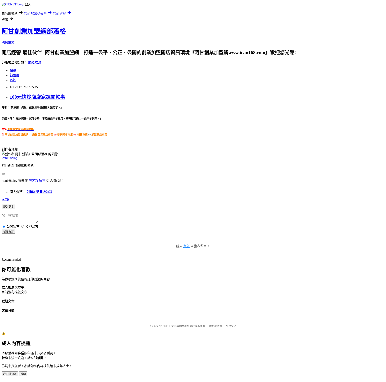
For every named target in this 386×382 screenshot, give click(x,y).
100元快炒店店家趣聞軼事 (37, 97)
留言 (42, 180)
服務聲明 (231, 325)
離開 (23, 374)
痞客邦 (33, 180)
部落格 (14, 75)
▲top (5, 199)
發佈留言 (8, 231)
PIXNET (162, 325)
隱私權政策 (215, 325)
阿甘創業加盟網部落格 (34, 31)
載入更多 (8, 206)
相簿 (13, 70)
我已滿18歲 (9, 374)
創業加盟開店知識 (39, 192)
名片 (13, 80)
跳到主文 (8, 42)
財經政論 (34, 62)
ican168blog (9, 158)
